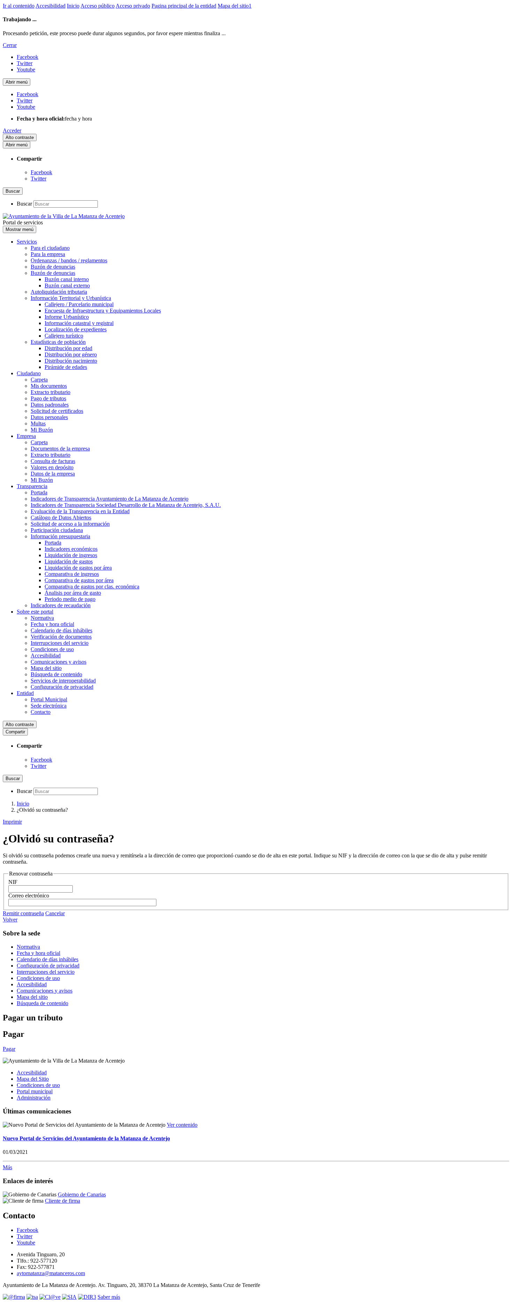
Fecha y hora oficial (52, 624)
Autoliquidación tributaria (59, 292)
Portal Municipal (49, 699)
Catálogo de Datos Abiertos (61, 518)
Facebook (41, 172)
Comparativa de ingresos (72, 574)
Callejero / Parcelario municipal (79, 304)
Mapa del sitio (46, 668)
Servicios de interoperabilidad (63, 681)
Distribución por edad (68, 348)
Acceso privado (133, 6)
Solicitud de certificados (57, 411)
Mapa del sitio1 (234, 6)
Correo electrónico (28, 896)
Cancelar (55, 913)
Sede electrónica (49, 706)
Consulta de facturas (53, 461)
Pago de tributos (48, 398)
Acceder (12, 130)
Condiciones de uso (52, 649)
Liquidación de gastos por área (78, 568)
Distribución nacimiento (71, 361)
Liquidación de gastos (69, 561)
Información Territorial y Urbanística (71, 298)
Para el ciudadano (50, 248)
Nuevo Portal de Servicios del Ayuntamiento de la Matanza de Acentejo (86, 1138)
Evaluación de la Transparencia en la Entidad (80, 511)
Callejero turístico (64, 336)
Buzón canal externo (67, 285)
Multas (38, 423)
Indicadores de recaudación (61, 605)
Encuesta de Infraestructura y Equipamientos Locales (103, 311)
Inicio (73, 6)
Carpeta (39, 380)
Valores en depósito (52, 467)
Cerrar (10, 45)
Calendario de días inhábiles (61, 630)
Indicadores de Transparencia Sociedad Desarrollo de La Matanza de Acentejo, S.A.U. (126, 505)
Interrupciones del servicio (59, 643)
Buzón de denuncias (53, 267)
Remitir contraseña (23, 913)
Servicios (27, 242)
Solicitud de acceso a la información (70, 524)
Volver (10, 920)
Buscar (24, 204)
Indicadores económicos (71, 549)
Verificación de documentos (61, 637)
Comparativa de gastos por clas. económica (92, 586)
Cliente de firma (62, 1201)
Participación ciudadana (57, 530)
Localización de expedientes (76, 329)
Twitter (38, 179)
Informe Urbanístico (67, 317)
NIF (12, 882)
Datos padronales (50, 405)
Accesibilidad (50, 6)
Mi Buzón (42, 430)
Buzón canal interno (67, 279)
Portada (39, 492)
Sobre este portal (35, 612)
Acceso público (97, 6)
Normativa (42, 618)
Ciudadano (29, 373)
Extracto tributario (50, 392)
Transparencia (32, 486)
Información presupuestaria (60, 536)
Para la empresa (48, 254)
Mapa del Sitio (33, 1079)
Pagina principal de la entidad (184, 6)
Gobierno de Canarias (82, 1194)
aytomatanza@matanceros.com (51, 1273)
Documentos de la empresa (60, 449)
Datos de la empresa (53, 474)
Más (7, 1167)
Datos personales (49, 417)
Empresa (26, 436)
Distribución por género (71, 354)
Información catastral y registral (79, 323)
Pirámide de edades (66, 367)
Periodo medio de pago (70, 599)
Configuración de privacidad (62, 687)
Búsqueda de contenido (56, 674)
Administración (34, 1098)
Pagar (9, 1049)
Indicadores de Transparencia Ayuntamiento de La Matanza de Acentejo (109, 499)
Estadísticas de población (58, 342)
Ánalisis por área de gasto (73, 593)
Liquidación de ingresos (71, 555)
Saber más (109, 1297)
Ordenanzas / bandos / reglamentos (69, 260)
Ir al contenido (18, 6)
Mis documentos (49, 386)
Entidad (25, 693)
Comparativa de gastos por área (79, 580)
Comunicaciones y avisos (58, 662)
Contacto (41, 712)
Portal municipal (35, 1091)
